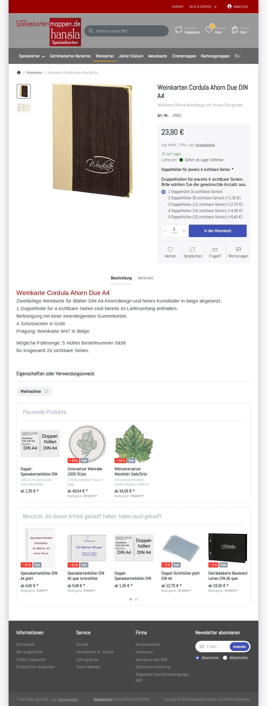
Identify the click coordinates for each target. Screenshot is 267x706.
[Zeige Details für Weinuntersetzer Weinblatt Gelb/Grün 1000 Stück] (133, 443)
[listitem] (92, 140)
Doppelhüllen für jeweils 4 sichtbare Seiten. (195, 169)
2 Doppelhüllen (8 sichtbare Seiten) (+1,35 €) (204, 198)
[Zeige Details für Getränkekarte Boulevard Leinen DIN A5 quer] (227, 548)
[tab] (121, 278)
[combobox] (126, 31)
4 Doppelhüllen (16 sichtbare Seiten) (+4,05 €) (205, 210)
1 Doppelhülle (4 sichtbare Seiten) (195, 191)
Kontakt (178, 6)
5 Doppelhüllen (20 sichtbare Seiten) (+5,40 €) (205, 217)
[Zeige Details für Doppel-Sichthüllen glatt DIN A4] (180, 548)
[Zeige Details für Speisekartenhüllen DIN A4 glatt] (40, 548)
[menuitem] (31, 56)
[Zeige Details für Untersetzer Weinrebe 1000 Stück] (87, 443)
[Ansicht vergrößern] (92, 140)
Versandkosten (205, 144)
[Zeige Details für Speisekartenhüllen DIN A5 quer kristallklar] (87, 548)
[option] (24, 91)
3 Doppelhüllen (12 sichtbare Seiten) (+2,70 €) (205, 204)
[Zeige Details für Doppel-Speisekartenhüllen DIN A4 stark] (40, 443)
